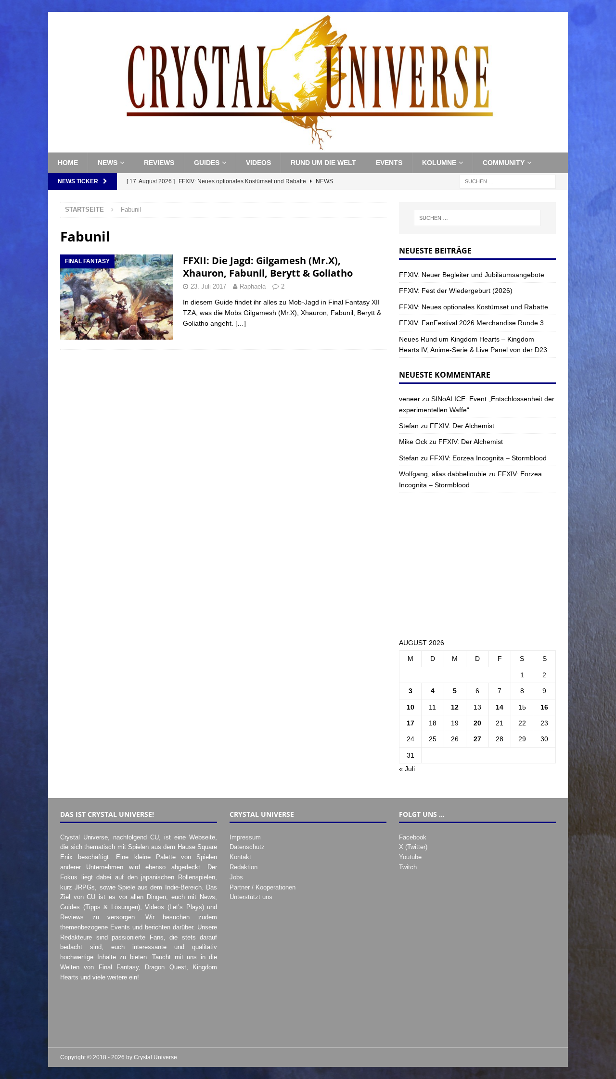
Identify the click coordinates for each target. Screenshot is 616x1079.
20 (477, 723)
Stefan (409, 426)
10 (410, 707)
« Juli (407, 769)
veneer (409, 399)
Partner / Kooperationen (262, 887)
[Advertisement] (477, 565)
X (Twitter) (413, 847)
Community (504, 162)
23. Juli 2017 (208, 286)
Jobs (236, 877)
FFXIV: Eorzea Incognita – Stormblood (488, 458)
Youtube (410, 857)
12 (455, 707)
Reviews (159, 162)
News (107, 162)
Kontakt (240, 857)
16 (544, 707)
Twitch (408, 867)
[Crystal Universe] (308, 147)
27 (477, 739)
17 (410, 723)
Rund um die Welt (323, 162)
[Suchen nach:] (508, 181)
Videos (258, 162)
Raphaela (253, 286)
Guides (206, 162)
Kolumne (439, 162)
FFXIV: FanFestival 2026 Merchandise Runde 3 (471, 323)
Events (389, 162)
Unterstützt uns (251, 897)
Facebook (412, 837)
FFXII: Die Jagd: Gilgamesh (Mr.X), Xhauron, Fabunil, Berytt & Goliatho (268, 266)
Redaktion (243, 867)
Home (68, 162)
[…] (240, 323)
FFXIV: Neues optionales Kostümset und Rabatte (473, 307)
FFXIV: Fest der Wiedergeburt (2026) (456, 290)
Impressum (245, 837)
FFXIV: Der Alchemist (462, 426)
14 (499, 707)
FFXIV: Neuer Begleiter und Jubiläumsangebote (471, 275)
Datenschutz (247, 847)
